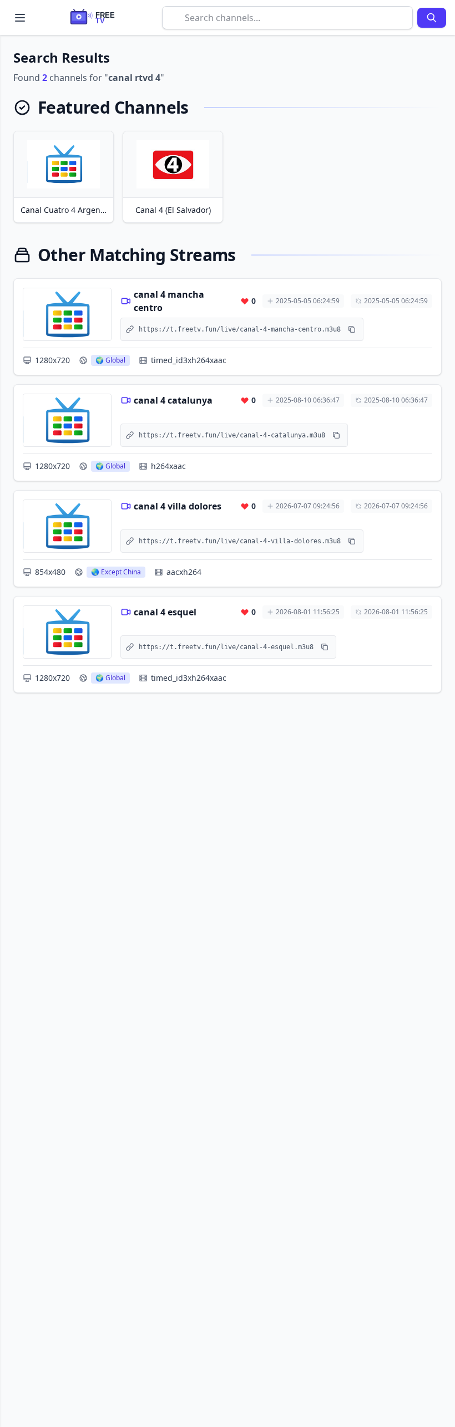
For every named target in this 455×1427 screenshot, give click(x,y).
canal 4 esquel (165, 612)
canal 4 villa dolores (177, 506)
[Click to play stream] (67, 314)
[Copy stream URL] (351, 329)
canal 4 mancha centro (169, 301)
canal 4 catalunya (173, 400)
